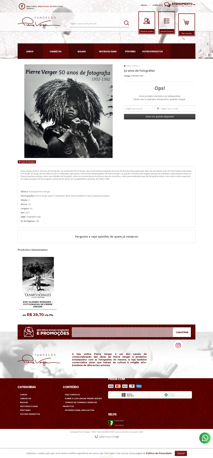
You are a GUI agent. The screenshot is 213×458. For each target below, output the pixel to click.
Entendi (181, 453)
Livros (135, 66)
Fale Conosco (72, 395)
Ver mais (38, 283)
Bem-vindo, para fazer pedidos (45, 7)
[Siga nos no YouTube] (169, 348)
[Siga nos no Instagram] (178, 349)
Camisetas (25, 398)
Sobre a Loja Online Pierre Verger (83, 398)
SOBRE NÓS (157, 5)
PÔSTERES (25, 410)
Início (128, 66)
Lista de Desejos (27, 162)
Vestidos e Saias (29, 406)
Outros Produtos (30, 414)
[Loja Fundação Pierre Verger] (39, 22)
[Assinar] (183, 332)
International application (79, 410)
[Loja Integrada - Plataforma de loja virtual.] (106, 437)
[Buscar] (126, 23)
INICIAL (144, 5)
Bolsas (24, 402)
